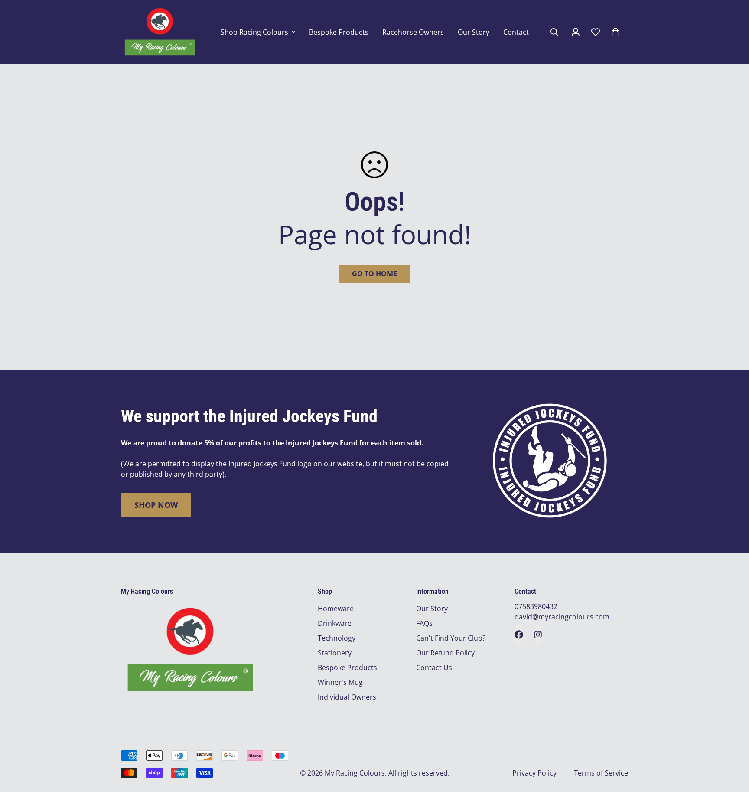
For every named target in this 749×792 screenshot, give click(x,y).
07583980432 (536, 606)
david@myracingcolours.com (562, 617)
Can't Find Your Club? (450, 638)
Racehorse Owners (413, 32)
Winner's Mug (340, 682)
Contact (516, 32)
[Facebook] (519, 634)
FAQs (424, 623)
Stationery (335, 653)
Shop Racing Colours (254, 32)
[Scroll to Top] (732, 745)
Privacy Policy (534, 773)
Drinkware (335, 623)
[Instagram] (538, 634)
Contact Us (434, 667)
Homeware (336, 608)
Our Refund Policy (445, 653)
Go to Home (374, 273)
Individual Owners (347, 697)
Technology (336, 638)
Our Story (473, 32)
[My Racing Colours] (160, 32)
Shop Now (156, 505)
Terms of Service (601, 773)
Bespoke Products (338, 32)
